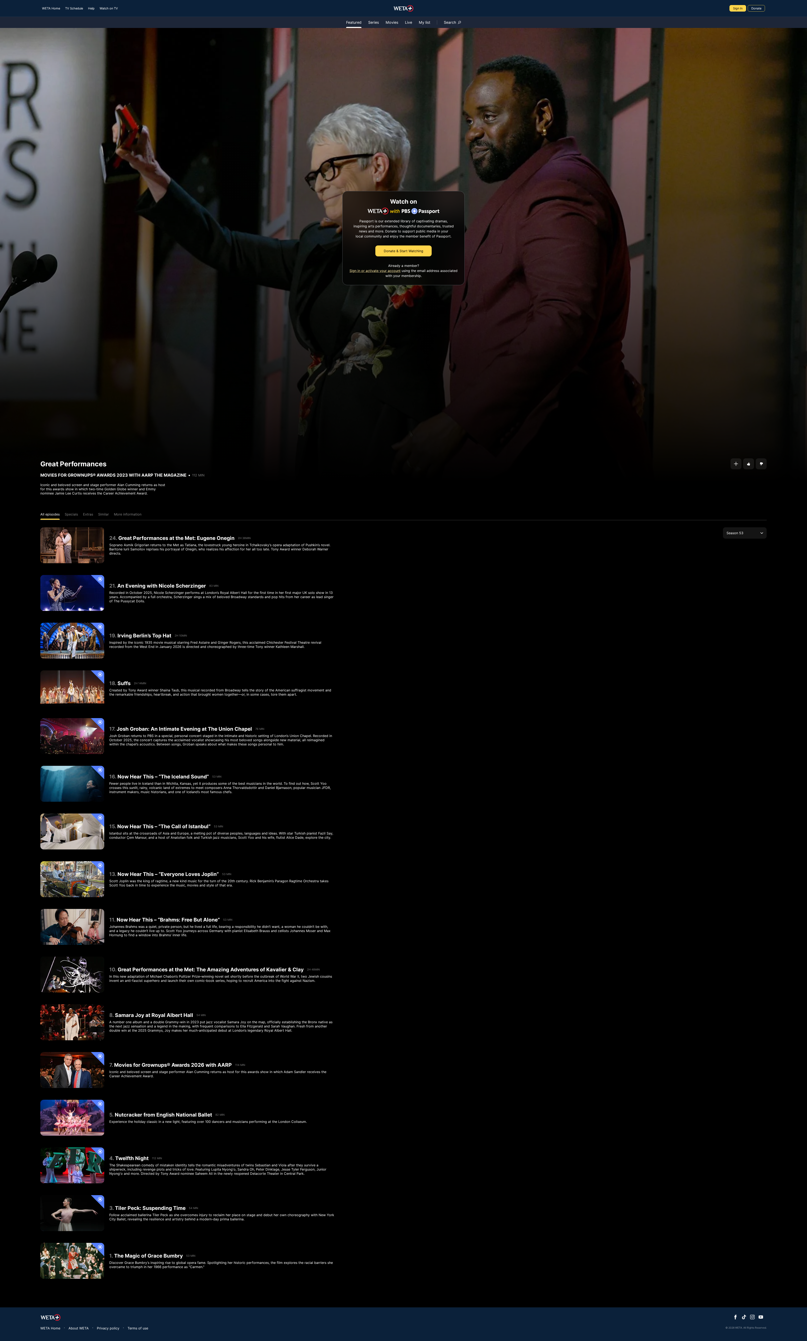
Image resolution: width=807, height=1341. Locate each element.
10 (112, 970)
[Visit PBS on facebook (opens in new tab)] (735, 1317)
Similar (103, 514)
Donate (756, 8)
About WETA (79, 1328)
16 (112, 777)
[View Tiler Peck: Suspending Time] (72, 1213)
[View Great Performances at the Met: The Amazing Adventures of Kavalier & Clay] (72, 975)
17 (111, 729)
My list (424, 22)
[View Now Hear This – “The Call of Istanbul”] (72, 831)
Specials (71, 514)
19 (112, 636)
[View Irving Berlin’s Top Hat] (72, 641)
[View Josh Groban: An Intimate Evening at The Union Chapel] (72, 736)
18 (112, 683)
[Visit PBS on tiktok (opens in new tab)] (743, 1317)
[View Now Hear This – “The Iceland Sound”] (72, 784)
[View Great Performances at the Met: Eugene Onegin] (72, 545)
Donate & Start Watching (403, 251)
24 (112, 538)
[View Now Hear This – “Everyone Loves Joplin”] (72, 879)
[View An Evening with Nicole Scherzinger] (72, 593)
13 (112, 874)
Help (91, 8)
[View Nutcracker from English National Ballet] (72, 1118)
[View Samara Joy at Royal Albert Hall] (72, 1022)
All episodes (50, 514)
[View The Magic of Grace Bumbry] (72, 1261)
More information (127, 514)
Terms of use (138, 1328)
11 (111, 920)
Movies (392, 22)
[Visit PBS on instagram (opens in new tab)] (752, 1317)
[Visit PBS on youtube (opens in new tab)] (760, 1317)
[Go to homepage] (403, 8)
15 (112, 826)
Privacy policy (108, 1328)
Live (408, 22)
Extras (88, 514)
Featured (353, 22)
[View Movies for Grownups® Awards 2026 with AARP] (72, 1070)
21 (112, 586)
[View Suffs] (72, 688)
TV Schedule (74, 8)
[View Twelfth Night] (72, 1165)
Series (373, 22)
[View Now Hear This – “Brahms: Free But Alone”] (72, 927)
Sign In (737, 8)
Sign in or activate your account (375, 271)
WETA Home (51, 8)
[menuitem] (51, 8)
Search (450, 22)
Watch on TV (109, 8)
